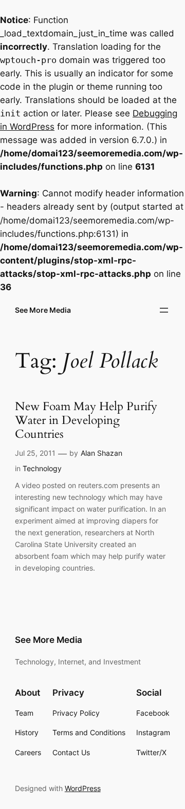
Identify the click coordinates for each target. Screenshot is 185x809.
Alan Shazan (101, 453)
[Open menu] (164, 310)
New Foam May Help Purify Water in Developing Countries (86, 420)
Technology (42, 468)
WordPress (83, 788)
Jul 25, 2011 (35, 453)
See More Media (43, 310)
